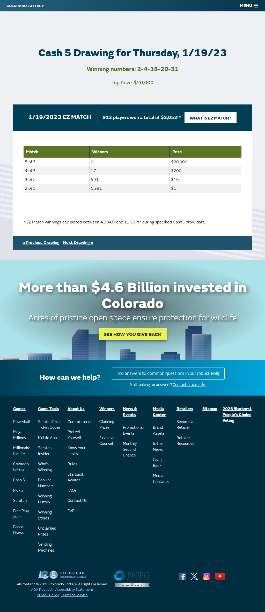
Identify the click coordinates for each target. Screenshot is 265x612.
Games (19, 408)
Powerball (21, 421)
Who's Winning (45, 467)
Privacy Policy (48, 595)
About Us (76, 408)
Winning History (45, 499)
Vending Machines (46, 547)
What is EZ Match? (210, 118)
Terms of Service (74, 595)
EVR (71, 511)
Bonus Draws (18, 530)
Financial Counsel (106, 440)
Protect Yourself (74, 435)
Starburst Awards (76, 477)
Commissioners (80, 421)
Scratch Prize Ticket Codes (49, 424)
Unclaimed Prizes (47, 531)
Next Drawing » (78, 242)
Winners (107, 408)
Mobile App (47, 437)
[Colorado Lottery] (25, 6)
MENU (246, 5)
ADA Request (42, 589)
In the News (158, 446)
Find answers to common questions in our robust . (167, 373)
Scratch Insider (44, 451)
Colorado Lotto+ (21, 467)
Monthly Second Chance (130, 449)
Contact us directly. (189, 384)
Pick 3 (18, 490)
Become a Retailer (184, 424)
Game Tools (48, 408)
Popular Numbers (46, 483)
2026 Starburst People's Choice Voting (237, 414)
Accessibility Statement (74, 589)
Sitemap (209, 408)
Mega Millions (19, 435)
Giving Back (158, 462)
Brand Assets (159, 430)
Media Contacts (161, 478)
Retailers (184, 408)
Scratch (20, 500)
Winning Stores (45, 515)
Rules (72, 464)
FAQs (72, 490)
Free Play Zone (21, 514)
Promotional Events (133, 430)
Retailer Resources (185, 440)
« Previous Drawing (41, 242)
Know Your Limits (76, 451)
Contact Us (77, 500)
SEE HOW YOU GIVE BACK (132, 334)
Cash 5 (19, 480)
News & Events (130, 411)
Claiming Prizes (106, 424)
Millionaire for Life (21, 451)
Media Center (159, 411)
